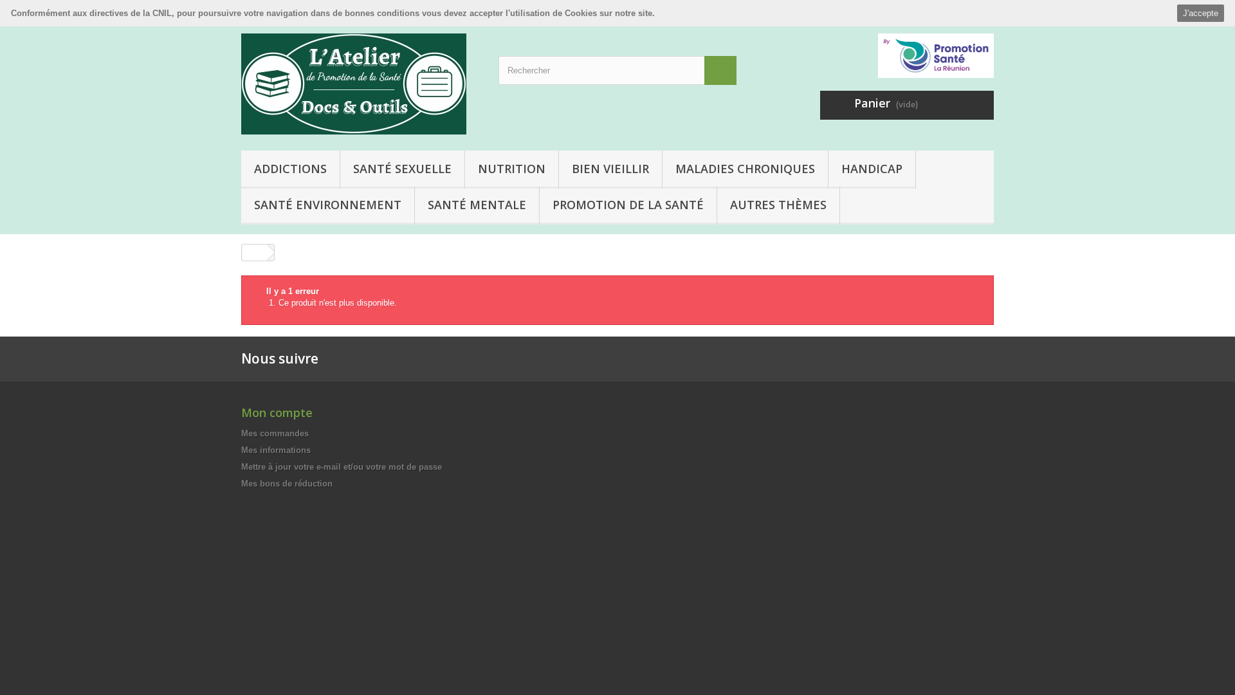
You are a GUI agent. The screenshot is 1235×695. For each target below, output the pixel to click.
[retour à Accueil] (254, 253)
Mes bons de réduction (287, 483)
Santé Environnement (327, 204)
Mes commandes (275, 433)
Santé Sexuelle (402, 168)
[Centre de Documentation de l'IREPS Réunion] (360, 83)
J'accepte (1200, 13)
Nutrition (511, 168)
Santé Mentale (477, 204)
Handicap (871, 168)
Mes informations (276, 450)
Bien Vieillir (610, 168)
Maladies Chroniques (745, 168)
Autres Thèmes (778, 204)
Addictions (290, 168)
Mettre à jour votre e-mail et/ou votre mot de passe (341, 467)
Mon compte (277, 412)
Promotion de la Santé (628, 204)
